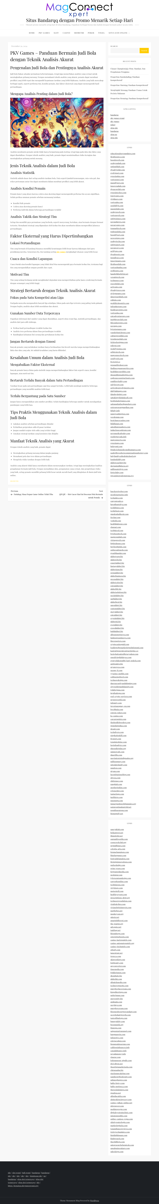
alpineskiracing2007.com (121, 1099)
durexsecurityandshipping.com (123, 683)
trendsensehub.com (118, 339)
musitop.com (115, 768)
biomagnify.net (116, 813)
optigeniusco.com (117, 218)
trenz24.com (115, 956)
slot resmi (16, 1172)
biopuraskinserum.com (120, 1044)
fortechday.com (116, 472)
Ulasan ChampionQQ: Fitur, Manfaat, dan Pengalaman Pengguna (127, 70)
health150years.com (118, 894)
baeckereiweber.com (119, 491)
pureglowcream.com (119, 1008)
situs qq (113, 134)
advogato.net (115, 927)
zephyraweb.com (117, 212)
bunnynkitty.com (117, 1021)
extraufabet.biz (116, 586)
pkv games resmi (117, 118)
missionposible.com (118, 1116)
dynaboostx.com (117, 254)
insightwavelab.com (118, 319)
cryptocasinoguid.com (119, 644)
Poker (91, 33)
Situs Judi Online (118, 33)
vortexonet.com (117, 179)
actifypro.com (116, 251)
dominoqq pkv (36, 1176)
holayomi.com (116, 446)
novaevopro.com (117, 225)
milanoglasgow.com (118, 1080)
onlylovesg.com (116, 384)
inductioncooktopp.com (120, 430)
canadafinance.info (118, 1050)
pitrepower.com (117, 1106)
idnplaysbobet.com (118, 394)
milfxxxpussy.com (117, 761)
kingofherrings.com (118, 992)
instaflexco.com (117, 257)
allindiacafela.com (118, 1096)
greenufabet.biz (116, 579)
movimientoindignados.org (121, 758)
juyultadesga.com (117, 693)
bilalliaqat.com (116, 423)
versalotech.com (117, 277)
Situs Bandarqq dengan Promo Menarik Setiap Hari (79, 20)
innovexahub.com (117, 186)
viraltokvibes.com (117, 904)
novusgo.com (116, 326)
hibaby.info (115, 410)
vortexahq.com (116, 202)
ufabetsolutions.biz (118, 592)
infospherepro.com (118, 306)
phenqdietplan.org (118, 748)
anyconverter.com (118, 966)
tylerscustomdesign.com (120, 878)
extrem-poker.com (118, 712)
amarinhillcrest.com (119, 920)
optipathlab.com (117, 166)
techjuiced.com (116, 530)
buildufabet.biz (116, 631)
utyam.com (115, 771)
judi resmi (26, 1172)
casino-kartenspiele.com (120, 940)
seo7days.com (116, 1005)
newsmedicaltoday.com (120, 433)
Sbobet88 (79, 33)
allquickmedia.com (118, 982)
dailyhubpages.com (118, 391)
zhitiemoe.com (116, 781)
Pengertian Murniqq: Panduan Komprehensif (129, 85)
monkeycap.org (116, 914)
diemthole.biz (116, 976)
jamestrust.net (116, 953)
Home (32, 33)
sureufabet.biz (116, 605)
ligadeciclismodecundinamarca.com (125, 449)
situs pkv (114, 128)
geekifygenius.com (118, 349)
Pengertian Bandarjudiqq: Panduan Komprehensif (125, 78)
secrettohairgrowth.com (120, 1015)
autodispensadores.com (120, 427)
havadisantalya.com (118, 504)
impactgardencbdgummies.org (123, 804)
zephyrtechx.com (117, 241)
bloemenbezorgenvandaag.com (123, 1011)
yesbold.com (115, 520)
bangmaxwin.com (117, 1034)
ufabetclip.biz (116, 559)
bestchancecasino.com (119, 420)
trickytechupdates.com (120, 1132)
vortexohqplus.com (118, 267)
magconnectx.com (118, 440)
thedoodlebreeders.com (120, 722)
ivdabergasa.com (117, 690)
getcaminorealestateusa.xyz (122, 475)
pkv (9, 1172)
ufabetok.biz (115, 621)
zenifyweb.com (116, 358)
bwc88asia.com (116, 709)
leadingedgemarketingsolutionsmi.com (126, 647)
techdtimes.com (117, 507)
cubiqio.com (115, 300)
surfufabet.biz (116, 599)
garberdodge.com (117, 865)
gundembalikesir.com (119, 514)
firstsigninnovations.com (121, 862)
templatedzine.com (118, 742)
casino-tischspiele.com (120, 946)
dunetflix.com (116, 755)
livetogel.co (115, 362)
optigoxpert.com (117, 244)
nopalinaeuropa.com (119, 810)
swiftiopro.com (116, 270)
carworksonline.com (119, 881)
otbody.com (115, 950)
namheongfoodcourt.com (121, 1076)
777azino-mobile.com (119, 673)
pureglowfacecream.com (120, 989)
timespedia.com (117, 969)
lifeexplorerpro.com (118, 322)
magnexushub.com (118, 537)
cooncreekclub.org (118, 842)
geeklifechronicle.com (119, 303)
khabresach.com (117, 1138)
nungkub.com (116, 784)
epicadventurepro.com (119, 316)
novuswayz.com (117, 248)
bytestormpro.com (118, 329)
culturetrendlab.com (119, 336)
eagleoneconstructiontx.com (122, 378)
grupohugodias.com (118, 725)
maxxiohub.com (117, 209)
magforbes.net (116, 910)
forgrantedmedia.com (119, 871)
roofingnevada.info (118, 436)
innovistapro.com (117, 261)
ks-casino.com (116, 716)
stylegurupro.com (117, 293)
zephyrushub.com (117, 163)
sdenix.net (114, 917)
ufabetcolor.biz (116, 582)
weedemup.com (116, 417)
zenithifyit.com (116, 205)
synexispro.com (117, 443)
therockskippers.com (119, 1089)
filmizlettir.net (116, 836)
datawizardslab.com (118, 296)
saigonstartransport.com (120, 1031)
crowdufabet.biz (117, 628)
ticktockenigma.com (119, 342)
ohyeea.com (115, 778)
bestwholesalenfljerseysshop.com (124, 654)
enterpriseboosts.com (119, 937)
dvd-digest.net (116, 1063)
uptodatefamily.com (118, 764)
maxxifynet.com (117, 183)
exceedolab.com (117, 283)
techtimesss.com (117, 884)
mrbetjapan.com (117, 995)
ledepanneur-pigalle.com (121, 1060)
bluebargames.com (118, 855)
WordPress (94, 1200)
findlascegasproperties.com (122, 368)
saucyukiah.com (117, 829)
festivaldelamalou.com (119, 858)
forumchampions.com (119, 852)
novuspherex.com (117, 222)
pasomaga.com (116, 800)
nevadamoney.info (118, 1054)
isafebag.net (115, 930)
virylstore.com (116, 888)
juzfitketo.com (116, 797)
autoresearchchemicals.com (122, 1145)
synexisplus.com (117, 176)
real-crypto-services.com (121, 696)
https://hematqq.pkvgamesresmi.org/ (23, 1185)
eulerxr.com (115, 345)
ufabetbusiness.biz (118, 576)
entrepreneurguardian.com (121, 407)
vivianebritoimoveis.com (120, 907)
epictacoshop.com (118, 1041)
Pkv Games (44, 33)
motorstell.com (116, 891)
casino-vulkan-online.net (121, 1102)
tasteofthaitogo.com (118, 1018)
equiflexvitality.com (118, 381)
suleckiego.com (116, 1151)
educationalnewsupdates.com (122, 153)
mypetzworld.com (118, 699)
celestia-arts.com (117, 849)
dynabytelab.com (117, 170)
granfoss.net (115, 1093)
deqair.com (115, 729)
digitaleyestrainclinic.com (121, 1112)
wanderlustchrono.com (120, 332)
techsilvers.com (117, 732)
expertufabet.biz (117, 563)
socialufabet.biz (117, 595)
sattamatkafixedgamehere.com (123, 404)
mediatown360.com (118, 1109)
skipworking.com (117, 959)
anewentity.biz (116, 998)
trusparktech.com (117, 228)
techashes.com (116, 498)
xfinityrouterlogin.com (120, 1122)
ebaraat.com (115, 527)
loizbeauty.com (116, 963)
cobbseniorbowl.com (119, 677)
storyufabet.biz (116, 612)
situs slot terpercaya (25, 1179)
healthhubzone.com (118, 524)
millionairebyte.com (119, 469)
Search (114, 46)
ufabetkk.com (116, 979)
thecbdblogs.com (117, 1142)
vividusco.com (116, 199)
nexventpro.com (117, 238)
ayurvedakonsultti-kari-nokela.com (125, 660)
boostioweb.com (117, 160)
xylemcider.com (117, 791)
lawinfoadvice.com (118, 745)
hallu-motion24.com (119, 1086)
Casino (66, 33)
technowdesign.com (118, 680)
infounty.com (116, 703)
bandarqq (114, 115)
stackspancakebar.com (119, 1073)
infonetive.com (116, 1037)
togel (101, 33)
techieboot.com (116, 511)
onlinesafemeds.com (119, 550)
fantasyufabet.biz (117, 566)
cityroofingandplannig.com (121, 686)
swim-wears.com (117, 868)
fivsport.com (115, 738)
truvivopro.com (116, 196)
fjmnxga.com (115, 1028)
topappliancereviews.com (121, 1129)
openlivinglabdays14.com (120, 657)
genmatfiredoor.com (119, 365)
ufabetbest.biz (116, 602)
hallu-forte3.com (117, 1083)
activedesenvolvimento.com (122, 388)
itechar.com (115, 517)
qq (45, 1176)
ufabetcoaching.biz (118, 462)
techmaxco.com (117, 280)
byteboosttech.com (118, 533)
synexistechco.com (118, 192)
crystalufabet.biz (117, 618)
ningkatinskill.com (118, 735)
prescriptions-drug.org (120, 897)
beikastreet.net (116, 832)
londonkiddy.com (117, 459)
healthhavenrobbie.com (120, 371)
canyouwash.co (116, 501)
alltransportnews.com (119, 634)
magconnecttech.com (119, 355)
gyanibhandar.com (118, 553)
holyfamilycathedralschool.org (123, 456)
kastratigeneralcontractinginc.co (124, 651)
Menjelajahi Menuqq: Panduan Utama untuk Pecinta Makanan (128, 92)
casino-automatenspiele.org (122, 943)
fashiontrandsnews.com (120, 638)
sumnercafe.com (117, 751)
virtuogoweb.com (117, 540)
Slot (56, 33)
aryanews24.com (117, 667)
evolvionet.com (116, 173)
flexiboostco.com (117, 157)
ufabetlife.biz (115, 589)
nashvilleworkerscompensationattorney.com (129, 453)
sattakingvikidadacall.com (121, 397)
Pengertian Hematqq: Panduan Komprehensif (129, 98)
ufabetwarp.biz (116, 556)
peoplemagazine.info (119, 494)
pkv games (114, 121)
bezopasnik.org (116, 1024)
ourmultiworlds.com (119, 839)
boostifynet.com (117, 235)
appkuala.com (116, 1002)
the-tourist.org (116, 923)
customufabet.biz (117, 608)
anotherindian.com (118, 787)
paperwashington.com (119, 414)
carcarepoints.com (118, 719)
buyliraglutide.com (118, 546)
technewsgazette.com (119, 985)
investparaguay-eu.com (120, 706)
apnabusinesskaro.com (120, 1148)
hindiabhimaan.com (118, 1135)
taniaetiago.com (117, 794)
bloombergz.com (117, 933)
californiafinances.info (120, 1047)
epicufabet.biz (116, 615)
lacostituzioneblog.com (120, 774)
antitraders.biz (116, 664)
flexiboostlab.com (117, 264)
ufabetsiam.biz (116, 569)
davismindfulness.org (119, 466)
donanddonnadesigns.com (121, 375)
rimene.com (115, 1057)
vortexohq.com (116, 313)
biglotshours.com (117, 543)
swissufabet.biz (116, 572)
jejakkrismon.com (117, 972)
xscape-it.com (116, 670)
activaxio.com (116, 287)
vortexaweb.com (117, 215)
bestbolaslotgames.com (120, 401)
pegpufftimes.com (117, 845)
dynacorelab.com (117, 189)
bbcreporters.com (117, 641)
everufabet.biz (116, 625)
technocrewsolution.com (120, 901)
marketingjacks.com (118, 1125)
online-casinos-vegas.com (121, 1119)
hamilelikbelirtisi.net (119, 274)
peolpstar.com (116, 875)
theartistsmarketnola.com (121, 1067)
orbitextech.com (117, 352)
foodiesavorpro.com (118, 309)
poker (112, 124)
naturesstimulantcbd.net (120, 807)
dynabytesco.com (117, 290)
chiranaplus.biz (116, 1070)
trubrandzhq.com (117, 231)
